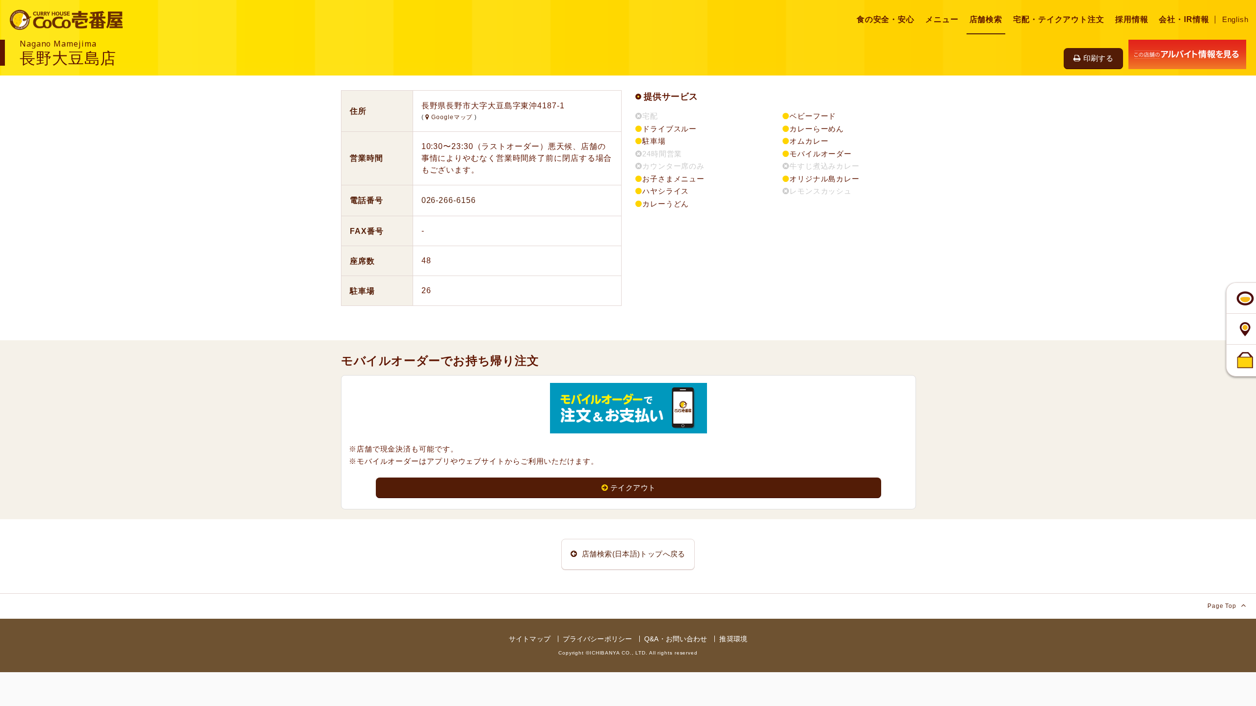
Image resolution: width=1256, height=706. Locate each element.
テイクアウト (632, 487)
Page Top (1222, 606)
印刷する (1098, 58)
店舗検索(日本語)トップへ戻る (632, 554)
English (1235, 19)
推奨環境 (733, 639)
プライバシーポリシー (597, 639)
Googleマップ (451, 117)
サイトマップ (529, 639)
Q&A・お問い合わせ (675, 639)
